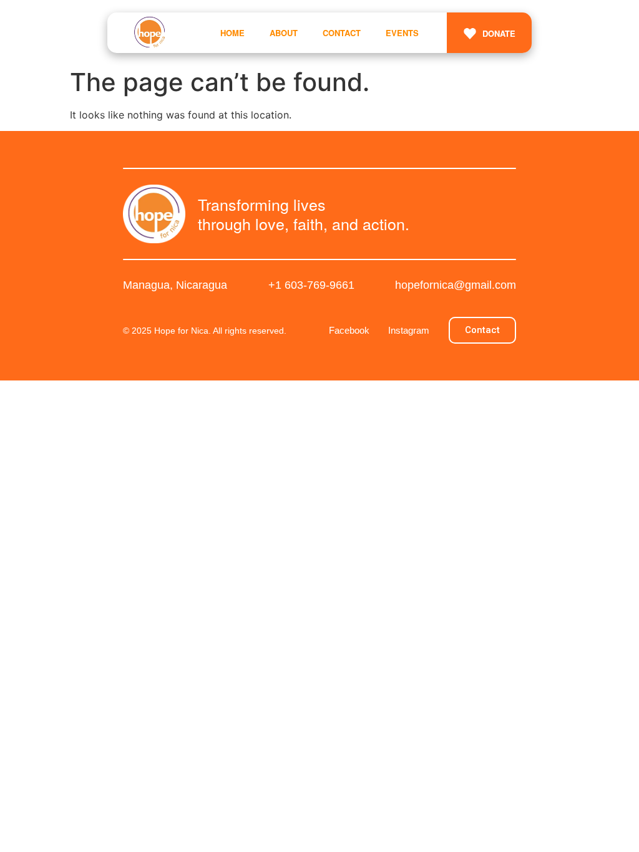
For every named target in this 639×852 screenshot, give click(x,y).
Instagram (408, 330)
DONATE (498, 33)
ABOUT (284, 33)
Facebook (349, 330)
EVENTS (402, 33)
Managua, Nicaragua (175, 285)
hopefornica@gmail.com (455, 285)
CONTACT (342, 33)
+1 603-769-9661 (311, 285)
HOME (232, 33)
